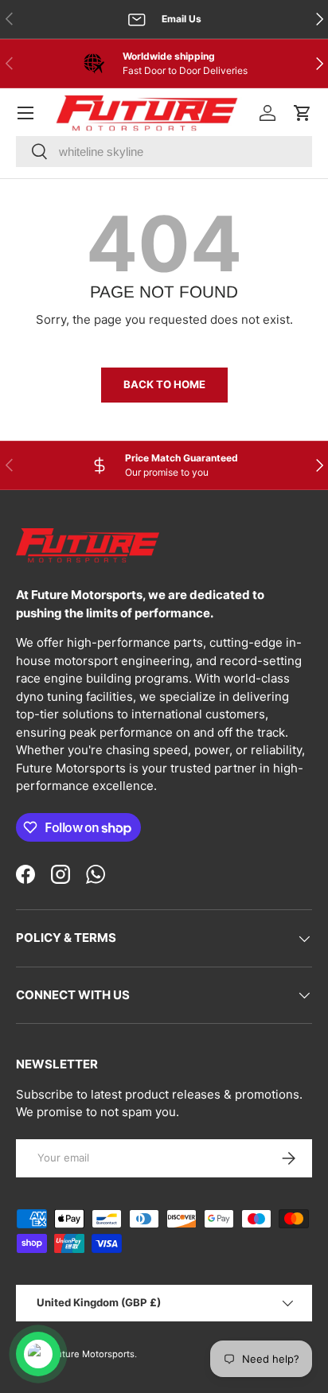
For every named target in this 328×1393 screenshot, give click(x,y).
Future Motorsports (93, 1354)
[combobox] (164, 151)
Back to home (164, 384)
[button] (302, 112)
